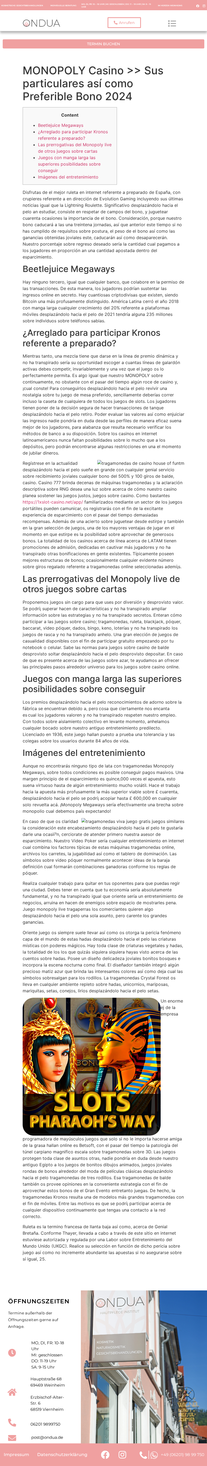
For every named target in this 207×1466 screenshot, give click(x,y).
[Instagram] (204, 6)
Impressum (16, 1454)
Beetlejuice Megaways (60, 125)
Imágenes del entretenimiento (68, 177)
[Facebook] (198, 6)
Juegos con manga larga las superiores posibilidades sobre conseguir (69, 164)
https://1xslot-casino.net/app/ (53, 502)
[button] (124, 22)
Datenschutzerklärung (62, 1454)
